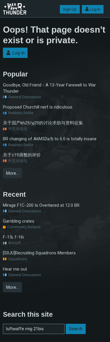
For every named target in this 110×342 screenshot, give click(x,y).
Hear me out (15, 269)
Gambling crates (18, 221)
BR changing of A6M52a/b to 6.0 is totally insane (50, 138)
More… (12, 173)
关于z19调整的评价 (22, 155)
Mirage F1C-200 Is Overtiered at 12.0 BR (41, 205)
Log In (95, 9)
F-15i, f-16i (13, 237)
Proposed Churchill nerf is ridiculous (37, 107)
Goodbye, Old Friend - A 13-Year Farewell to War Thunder (49, 88)
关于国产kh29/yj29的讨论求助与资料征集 (43, 123)
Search (75, 328)
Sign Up (70, 9)
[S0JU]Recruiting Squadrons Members (39, 253)
